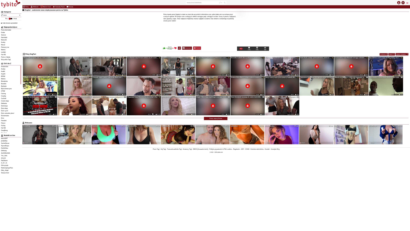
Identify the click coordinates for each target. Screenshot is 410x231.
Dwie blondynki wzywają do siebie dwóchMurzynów (246, 97)
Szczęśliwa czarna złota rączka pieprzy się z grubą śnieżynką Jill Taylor (384, 57)
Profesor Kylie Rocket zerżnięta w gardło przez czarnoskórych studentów (281, 57)
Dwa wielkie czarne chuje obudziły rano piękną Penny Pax (384, 77)
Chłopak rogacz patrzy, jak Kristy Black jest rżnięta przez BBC (108, 77)
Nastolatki (4, 37)
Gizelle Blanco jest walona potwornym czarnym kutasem (211, 57)
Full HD (3, 54)
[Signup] (398, 2)
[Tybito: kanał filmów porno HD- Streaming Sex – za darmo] (11, 4)
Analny (3, 42)
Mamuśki (4, 40)
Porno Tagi (156, 149)
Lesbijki (3, 52)
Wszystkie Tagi (6, 59)
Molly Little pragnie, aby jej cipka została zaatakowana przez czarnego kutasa (38, 57)
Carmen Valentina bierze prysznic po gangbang (281, 97)
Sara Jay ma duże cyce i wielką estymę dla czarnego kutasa (38, 97)
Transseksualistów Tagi (174, 149)
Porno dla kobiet (6, 30)
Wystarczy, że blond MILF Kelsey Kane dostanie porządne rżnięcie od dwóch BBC (142, 77)
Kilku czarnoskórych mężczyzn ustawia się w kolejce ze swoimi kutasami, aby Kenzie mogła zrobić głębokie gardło (177, 77)
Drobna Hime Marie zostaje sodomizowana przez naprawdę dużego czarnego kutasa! (246, 77)
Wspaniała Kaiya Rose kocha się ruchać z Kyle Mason (142, 97)
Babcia (3, 49)
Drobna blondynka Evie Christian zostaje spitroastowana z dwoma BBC (177, 57)
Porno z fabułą (5, 57)
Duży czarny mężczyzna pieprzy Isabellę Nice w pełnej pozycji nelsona (281, 77)
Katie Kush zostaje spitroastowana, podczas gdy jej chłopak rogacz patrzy (315, 57)
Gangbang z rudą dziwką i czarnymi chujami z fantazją (73, 97)
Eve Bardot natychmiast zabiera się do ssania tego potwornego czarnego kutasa (142, 57)
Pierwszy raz (5, 47)
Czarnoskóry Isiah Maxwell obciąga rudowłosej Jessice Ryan (350, 57)
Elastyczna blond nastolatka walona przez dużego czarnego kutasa (38, 77)
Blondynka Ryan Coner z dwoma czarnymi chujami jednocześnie (108, 97)
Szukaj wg (383, 54)
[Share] (179, 48)
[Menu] (403, 2)
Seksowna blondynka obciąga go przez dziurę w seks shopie (315, 77)
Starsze (3, 35)
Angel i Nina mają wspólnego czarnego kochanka (211, 97)
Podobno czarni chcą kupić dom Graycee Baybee (73, 57)
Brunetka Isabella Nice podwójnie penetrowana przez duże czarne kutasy (246, 57)
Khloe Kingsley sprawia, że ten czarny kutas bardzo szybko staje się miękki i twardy (73, 77)
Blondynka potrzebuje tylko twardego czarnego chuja (177, 97)
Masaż (3, 45)
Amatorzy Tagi (187, 149)
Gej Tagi (163, 149)
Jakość (391, 54)
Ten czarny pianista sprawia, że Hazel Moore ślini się (108, 57)
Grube (3, 32)
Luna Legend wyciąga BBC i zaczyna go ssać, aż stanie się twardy (211, 77)
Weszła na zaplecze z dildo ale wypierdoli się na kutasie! (350, 77)
